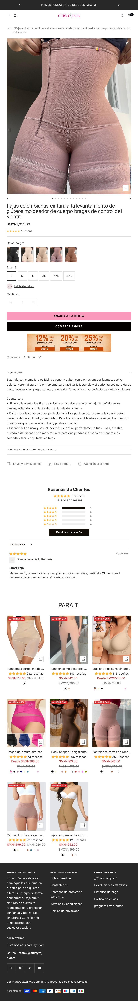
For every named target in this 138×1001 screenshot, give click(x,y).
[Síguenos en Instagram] (20, 968)
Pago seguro (62, 463)
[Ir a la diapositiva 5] (64, 198)
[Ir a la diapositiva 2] (55, 198)
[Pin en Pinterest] (29, 357)
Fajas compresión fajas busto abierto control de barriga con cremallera (69, 835)
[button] (69, 286)
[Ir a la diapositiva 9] (76, 198)
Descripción (14, 372)
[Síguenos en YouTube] (39, 968)
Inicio (10, 28)
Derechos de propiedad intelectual (66, 894)
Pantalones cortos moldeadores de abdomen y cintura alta (26, 668)
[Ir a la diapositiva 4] (61, 198)
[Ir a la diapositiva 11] (82, 198)
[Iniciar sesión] (122, 15)
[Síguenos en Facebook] (11, 968)
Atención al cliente (96, 463)
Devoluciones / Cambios (110, 885)
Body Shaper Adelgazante (69, 752)
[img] (17, 554)
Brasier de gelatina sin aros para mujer (111, 668)
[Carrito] (129, 15)
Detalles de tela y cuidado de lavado (31, 449)
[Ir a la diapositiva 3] (58, 198)
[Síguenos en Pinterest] (29, 968)
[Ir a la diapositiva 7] (70, 198)
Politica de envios (106, 899)
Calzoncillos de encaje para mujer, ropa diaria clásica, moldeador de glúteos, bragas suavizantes (26, 835)
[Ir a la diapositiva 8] (73, 198)
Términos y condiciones (66, 904)
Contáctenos (59, 885)
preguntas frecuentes (108, 906)
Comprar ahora (69, 326)
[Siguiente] (129, 198)
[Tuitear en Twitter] (34, 357)
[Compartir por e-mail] (40, 357)
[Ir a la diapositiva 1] (52, 198)
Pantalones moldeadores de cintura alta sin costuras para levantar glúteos (69, 668)
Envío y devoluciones (27, 463)
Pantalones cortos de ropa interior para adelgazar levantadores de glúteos (111, 752)
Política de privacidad (65, 911)
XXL (56, 275)
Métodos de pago (106, 892)
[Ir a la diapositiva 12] (85, 198)
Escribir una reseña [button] (69, 532)
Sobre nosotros (60, 878)
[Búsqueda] (15, 15)
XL (44, 275)
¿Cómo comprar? (105, 878)
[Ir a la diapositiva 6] (67, 198)
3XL (69, 275)
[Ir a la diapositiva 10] (79, 198)
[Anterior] (8, 198)
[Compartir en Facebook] (24, 357)
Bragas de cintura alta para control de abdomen (26, 752)
